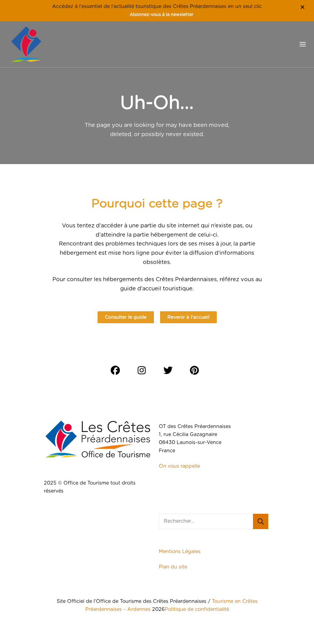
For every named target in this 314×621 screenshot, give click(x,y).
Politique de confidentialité (197, 609)
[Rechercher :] (206, 521)
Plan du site (174, 566)
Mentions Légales (180, 551)
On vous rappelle (179, 466)
